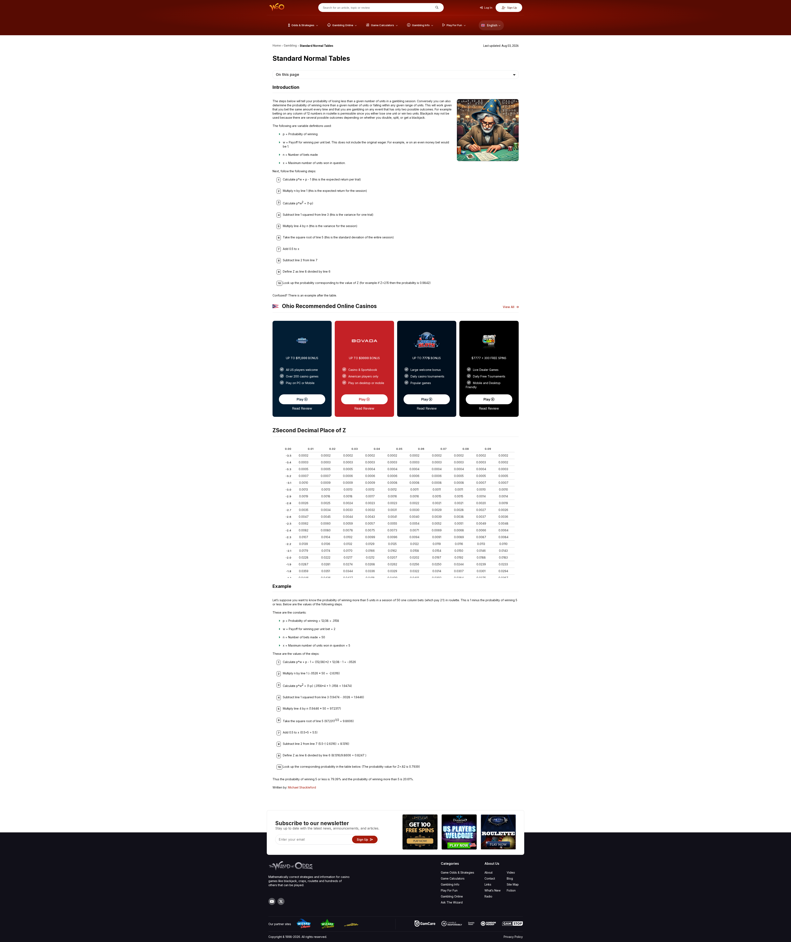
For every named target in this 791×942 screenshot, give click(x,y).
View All (509, 307)
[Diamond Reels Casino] (459, 832)
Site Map (513, 884)
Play (300, 399)
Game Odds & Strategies (457, 872)
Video (511, 872)
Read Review (302, 408)
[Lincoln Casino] (498, 832)
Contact (489, 878)
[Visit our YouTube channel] (271, 901)
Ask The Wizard (452, 902)
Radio (488, 896)
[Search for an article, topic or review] (436, 7)
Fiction (511, 890)
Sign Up (512, 7)
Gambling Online (452, 896)
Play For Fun (449, 890)
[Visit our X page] (280, 901)
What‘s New (492, 890)
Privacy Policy (513, 936)
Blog (510, 878)
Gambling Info (450, 884)
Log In (488, 7)
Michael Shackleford (302, 787)
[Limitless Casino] (420, 832)
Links (487, 884)
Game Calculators (453, 878)
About (488, 872)
